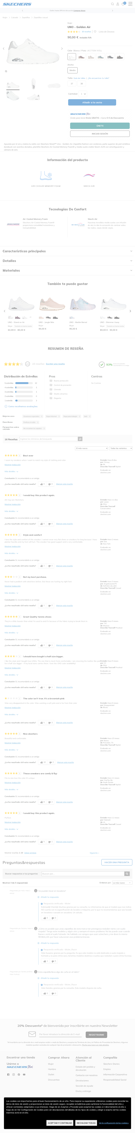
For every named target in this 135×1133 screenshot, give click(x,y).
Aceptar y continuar (60, 1123)
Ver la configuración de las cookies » (114, 1123)
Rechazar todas (86, 1123)
